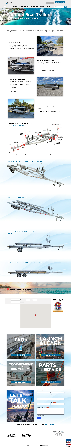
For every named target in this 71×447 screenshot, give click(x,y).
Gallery (48, 6)
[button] (35, 315)
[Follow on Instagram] (51, 3)
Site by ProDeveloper (44, 445)
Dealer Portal (59, 2)
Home (5, 6)
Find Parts (21, 6)
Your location (8, 299)
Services (15, 6)
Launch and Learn (34, 6)
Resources (26, 6)
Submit (39, 417)
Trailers (9, 6)
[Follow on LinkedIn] (53, 3)
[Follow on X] (49, 3)
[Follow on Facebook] (47, 3)
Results (31, 299)
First (37, 394)
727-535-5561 (49, 424)
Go (65, 6)
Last (51, 394)
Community (42, 6)
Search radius (22, 299)
